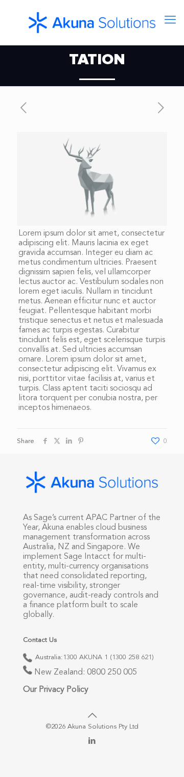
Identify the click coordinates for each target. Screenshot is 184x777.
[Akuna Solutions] (92, 22)
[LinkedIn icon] (92, 741)
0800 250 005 (112, 672)
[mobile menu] (170, 20)
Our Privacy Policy (55, 690)
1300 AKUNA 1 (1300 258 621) (108, 657)
